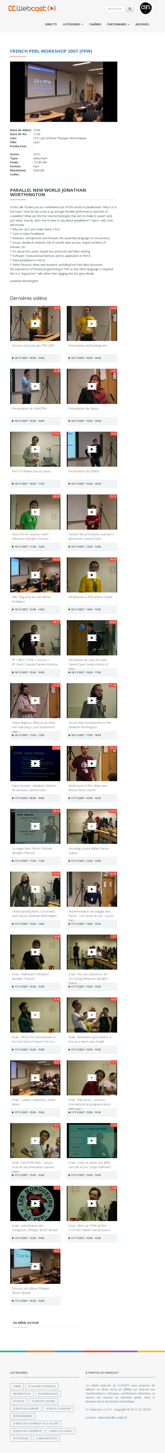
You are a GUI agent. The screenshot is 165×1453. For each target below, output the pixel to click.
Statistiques (21, 1438)
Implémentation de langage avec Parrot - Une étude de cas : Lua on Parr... (91, 913)
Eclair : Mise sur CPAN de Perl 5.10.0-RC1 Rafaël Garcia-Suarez (89, 1228)
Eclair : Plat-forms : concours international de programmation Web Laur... (89, 1102)
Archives (142, 24)
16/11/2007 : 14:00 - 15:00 (85, 609)
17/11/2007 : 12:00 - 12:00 (85, 861)
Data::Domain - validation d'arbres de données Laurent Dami (34, 788)
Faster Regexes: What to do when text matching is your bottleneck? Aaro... (33, 725)
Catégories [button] (72, 24)
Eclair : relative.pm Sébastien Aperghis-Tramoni (30, 976)
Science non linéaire (26, 1408)
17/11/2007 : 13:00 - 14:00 (29, 924)
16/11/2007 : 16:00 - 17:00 (85, 672)
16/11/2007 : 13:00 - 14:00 (29, 609)
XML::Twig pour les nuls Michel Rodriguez (31, 599)
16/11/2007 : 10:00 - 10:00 (29, 358)
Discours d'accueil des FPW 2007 (33, 345)
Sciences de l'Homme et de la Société (36, 1423)
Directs (51, 24)
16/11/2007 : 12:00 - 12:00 (85, 546)
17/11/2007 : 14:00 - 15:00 (85, 924)
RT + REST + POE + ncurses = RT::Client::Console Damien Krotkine (35, 662)
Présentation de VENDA (84, 471)
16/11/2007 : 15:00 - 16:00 (29, 672)
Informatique (22, 1393)
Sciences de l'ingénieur (27, 1431)
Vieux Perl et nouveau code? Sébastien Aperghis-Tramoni (30, 536)
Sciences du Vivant (61, 1431)
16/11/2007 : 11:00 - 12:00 (29, 546)
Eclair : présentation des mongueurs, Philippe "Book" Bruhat (35, 1228)
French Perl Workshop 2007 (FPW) (51, 51)
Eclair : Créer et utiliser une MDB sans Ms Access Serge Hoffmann (90, 1165)
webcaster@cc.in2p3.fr (112, 1417)
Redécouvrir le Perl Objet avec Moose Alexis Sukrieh (88, 788)
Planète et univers (43, 1401)
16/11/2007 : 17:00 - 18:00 (85, 735)
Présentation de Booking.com (88, 345)
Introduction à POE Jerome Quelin (90, 597)
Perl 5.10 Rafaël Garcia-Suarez (31, 471)
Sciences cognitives (58, 1408)
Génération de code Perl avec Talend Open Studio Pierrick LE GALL (88, 662)
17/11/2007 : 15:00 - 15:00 (29, 986)
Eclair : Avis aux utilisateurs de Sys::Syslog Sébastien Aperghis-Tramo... (89, 976)
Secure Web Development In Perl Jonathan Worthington (90, 725)
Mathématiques (48, 1393)
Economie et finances (42, 1386)
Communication (46, 1438)
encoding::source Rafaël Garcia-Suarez (89, 850)
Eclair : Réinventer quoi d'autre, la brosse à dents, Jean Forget (90, 1039)
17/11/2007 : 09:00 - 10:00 (29, 798)
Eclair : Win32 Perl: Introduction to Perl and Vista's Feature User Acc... (34, 1039)
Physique (18, 1401)
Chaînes (95, 24)
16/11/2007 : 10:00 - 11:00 (29, 483)
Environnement (23, 1416)
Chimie (17, 1386)
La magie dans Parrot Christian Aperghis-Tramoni (32, 850)
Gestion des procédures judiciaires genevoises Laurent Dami (91, 536)
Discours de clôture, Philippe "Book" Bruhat (30, 1290)
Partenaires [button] (117, 24)
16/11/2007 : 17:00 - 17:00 (29, 735)
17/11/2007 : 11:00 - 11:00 (29, 861)
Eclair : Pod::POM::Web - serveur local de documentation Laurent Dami (33, 1165)
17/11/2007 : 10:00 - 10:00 (85, 798)
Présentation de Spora (83, 408)
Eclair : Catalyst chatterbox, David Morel (33, 1102)
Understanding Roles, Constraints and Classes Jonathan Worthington (34, 913)
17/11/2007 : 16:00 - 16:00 (29, 1301)
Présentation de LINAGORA (29, 408)
